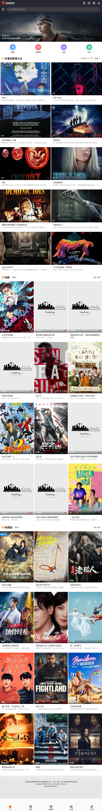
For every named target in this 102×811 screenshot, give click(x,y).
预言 (4, 182)
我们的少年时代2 (43, 585)
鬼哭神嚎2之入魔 (9, 140)
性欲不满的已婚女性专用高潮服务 (84, 456)
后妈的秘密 (57, 182)
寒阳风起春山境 (8, 767)
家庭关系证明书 (76, 767)
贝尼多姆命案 (75, 706)
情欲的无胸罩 (7, 396)
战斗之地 (40, 706)
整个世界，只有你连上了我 (13, 706)
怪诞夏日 (57, 140)
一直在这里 (74, 517)
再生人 (4, 98)
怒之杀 (39, 456)
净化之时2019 (7, 267)
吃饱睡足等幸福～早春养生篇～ (83, 396)
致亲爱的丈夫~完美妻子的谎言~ (49, 646)
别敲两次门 (57, 225)
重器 (38, 767)
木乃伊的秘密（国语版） (63, 267)
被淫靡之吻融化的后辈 (45, 335)
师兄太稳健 (6, 585)
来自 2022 (57, 98)
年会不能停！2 (8, 456)
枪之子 (39, 396)
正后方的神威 (7, 335)
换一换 (96, 277)
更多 (97, 58)
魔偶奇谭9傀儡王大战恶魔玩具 (14, 225)
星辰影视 (8, 3)
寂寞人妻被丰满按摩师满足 (47, 517)
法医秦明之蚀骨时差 (10, 646)
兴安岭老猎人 (75, 585)
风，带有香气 (75, 646)
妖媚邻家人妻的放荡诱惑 (12, 517)
